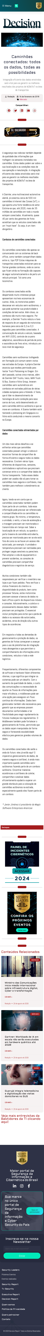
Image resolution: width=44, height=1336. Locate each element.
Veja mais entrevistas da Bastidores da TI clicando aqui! (20, 1119)
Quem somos (8, 1305)
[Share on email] (28, 110)
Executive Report (11, 1295)
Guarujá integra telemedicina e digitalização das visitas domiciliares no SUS (22, 1094)
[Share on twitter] (15, 110)
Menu (7, 5)
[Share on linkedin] (22, 110)
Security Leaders (10, 1270)
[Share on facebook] (9, 110)
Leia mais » (8, 997)
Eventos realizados (9, 1279)
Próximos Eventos (9, 1274)
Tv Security (8, 1289)
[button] (34, 1211)
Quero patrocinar (10, 1315)
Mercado (23, 99)
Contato (6, 1319)
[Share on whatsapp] (35, 110)
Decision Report (10, 1299)
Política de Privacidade (13, 1309)
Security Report (10, 1284)
